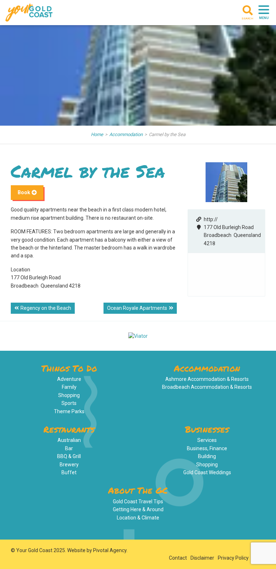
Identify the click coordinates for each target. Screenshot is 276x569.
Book (25, 193)
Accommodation (126, 134)
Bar (69, 448)
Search (247, 18)
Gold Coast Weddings (207, 472)
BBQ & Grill (69, 456)
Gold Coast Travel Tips (138, 501)
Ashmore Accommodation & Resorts (207, 379)
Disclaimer (202, 558)
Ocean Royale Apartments (137, 308)
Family (69, 387)
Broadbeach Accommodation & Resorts (207, 387)
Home (97, 134)
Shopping (69, 395)
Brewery (69, 464)
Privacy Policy (233, 558)
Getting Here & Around (138, 509)
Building (207, 456)
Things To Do (69, 368)
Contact (178, 558)
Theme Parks (69, 411)
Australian (69, 440)
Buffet (69, 472)
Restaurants (69, 429)
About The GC (138, 490)
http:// (211, 219)
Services (207, 440)
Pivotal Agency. (110, 550)
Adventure (69, 379)
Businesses (207, 429)
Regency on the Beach (45, 308)
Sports (69, 403)
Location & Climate (138, 518)
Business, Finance (207, 448)
